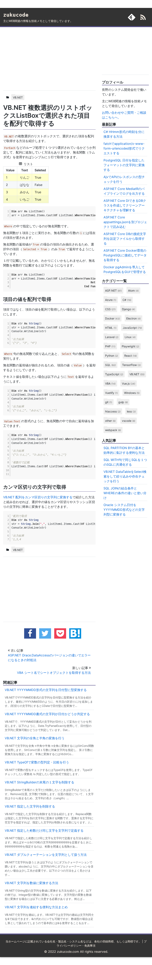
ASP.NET (113, 290)
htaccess (113, 411)
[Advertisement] (49, 58)
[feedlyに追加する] (132, 17)
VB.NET (18, 97)
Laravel (111, 337)
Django (128, 309)
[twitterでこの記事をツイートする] (45, 633)
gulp (123, 402)
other (110, 420)
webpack (113, 430)
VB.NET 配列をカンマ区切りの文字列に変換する (37, 497)
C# (127, 299)
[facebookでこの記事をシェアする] (30, 633)
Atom (133, 290)
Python (111, 355)
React (130, 355)
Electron (133, 318)
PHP (110, 346)
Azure (110, 299)
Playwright (130, 346)
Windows (132, 392)
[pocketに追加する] (60, 633)
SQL (110, 365)
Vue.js (128, 383)
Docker (112, 318)
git (108, 402)
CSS (110, 309)
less (131, 411)
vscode (128, 420)
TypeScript (114, 374)
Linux (130, 337)
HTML (110, 327)
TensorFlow (131, 365)
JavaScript (132, 327)
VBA (110, 383)
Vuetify (111, 392)
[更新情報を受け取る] (143, 18)
